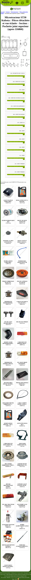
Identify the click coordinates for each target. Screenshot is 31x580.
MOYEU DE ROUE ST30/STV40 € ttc (22, 222)
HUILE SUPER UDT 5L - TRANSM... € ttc (22, 201)
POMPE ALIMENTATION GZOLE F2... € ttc (22, 526)
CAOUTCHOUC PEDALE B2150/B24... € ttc (8, 566)
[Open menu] (27, 1)
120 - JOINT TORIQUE (20, 163)
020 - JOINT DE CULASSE (19, 81)
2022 (16, 579)
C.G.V (12, 577)
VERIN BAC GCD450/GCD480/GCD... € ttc (22, 546)
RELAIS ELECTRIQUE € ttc (22, 322)
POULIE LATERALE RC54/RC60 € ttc (22, 282)
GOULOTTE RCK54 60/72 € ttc (22, 425)
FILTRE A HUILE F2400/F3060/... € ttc (8, 262)
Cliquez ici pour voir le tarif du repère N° (16, 76)
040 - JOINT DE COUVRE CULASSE (17, 98)
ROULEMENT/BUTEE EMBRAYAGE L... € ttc (8, 404)
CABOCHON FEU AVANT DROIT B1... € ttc (8, 445)
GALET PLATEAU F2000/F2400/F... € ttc (8, 201)
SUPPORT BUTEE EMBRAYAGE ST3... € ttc (22, 465)
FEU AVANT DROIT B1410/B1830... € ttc (22, 364)
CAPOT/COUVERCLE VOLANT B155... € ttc (22, 303)
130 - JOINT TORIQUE (20, 172)
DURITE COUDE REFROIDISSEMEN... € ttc (8, 343)
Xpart (13, 579)
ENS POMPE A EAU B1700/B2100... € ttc (22, 506)
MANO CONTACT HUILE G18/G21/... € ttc (22, 242)
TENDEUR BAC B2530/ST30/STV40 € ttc (22, 262)
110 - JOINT (22, 155)
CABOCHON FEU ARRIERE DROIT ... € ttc (22, 343)
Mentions (8, 577)
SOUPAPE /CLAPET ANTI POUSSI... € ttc (8, 242)
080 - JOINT (22, 130)
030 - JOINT (22, 89)
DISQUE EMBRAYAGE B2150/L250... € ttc (8, 282)
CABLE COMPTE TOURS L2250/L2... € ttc (22, 404)
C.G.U (15, 577)
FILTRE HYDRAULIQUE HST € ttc (8, 222)
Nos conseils (3, 577)
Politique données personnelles (24, 577)
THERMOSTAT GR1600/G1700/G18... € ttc (8, 364)
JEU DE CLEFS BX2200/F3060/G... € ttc (8, 323)
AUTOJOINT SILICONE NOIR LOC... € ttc (8, 526)
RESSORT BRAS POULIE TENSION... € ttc (8, 384)
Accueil (3, 12)
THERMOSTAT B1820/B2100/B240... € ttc (8, 303)
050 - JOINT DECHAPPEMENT (18, 106)
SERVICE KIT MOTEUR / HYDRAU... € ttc (8, 546)
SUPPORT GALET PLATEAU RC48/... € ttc (22, 485)
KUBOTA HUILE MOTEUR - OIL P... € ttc (8, 425)
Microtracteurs (14, 12)
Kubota (8, 12)
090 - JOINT (22, 139)
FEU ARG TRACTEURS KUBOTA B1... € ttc (8, 506)
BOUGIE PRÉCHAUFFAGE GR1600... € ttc (8, 486)
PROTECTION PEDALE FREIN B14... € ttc (22, 384)
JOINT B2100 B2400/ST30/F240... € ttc (22, 445)
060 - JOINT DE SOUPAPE (19, 114)
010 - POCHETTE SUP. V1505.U (17, 73)
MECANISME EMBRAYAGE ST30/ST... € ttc (8, 465)
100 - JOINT (22, 147)
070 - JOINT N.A (21, 122)
